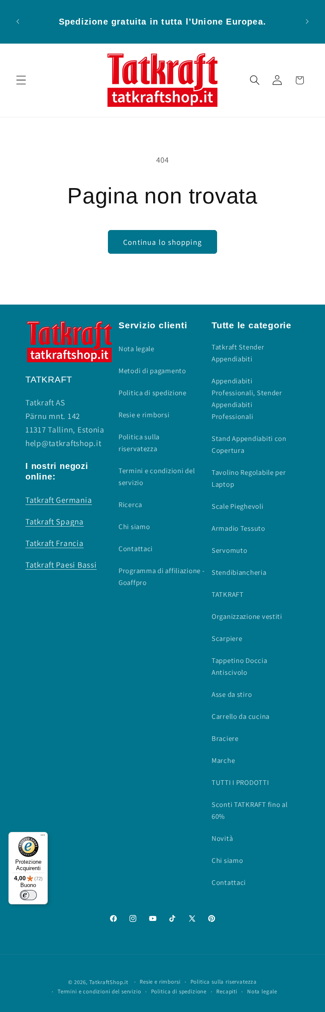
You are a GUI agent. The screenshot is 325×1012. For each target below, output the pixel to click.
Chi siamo (134, 526)
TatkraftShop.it (109, 982)
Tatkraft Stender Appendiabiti (238, 352)
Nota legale (136, 348)
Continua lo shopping (162, 242)
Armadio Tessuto (238, 528)
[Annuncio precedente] (17, 21)
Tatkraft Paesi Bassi (60, 564)
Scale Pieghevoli (238, 506)
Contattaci (135, 548)
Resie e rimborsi (144, 414)
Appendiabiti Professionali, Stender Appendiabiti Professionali (247, 398)
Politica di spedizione (152, 392)
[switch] (28, 895)
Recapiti (226, 991)
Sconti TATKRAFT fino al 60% (250, 810)
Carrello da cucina (241, 716)
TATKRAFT (228, 594)
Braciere (225, 738)
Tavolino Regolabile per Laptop (249, 478)
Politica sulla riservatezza (139, 442)
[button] (21, 80)
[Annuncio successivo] (307, 21)
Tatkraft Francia (54, 543)
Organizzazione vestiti (247, 616)
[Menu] (43, 837)
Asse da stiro (232, 694)
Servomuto (229, 550)
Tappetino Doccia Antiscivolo (239, 666)
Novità (222, 838)
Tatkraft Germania (58, 499)
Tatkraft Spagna (54, 521)
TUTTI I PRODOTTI (240, 782)
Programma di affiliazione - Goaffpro (161, 576)
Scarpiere (227, 638)
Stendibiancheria (239, 572)
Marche (223, 760)
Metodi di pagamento (152, 370)
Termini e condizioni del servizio (156, 476)
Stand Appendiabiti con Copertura (249, 444)
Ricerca (130, 504)
